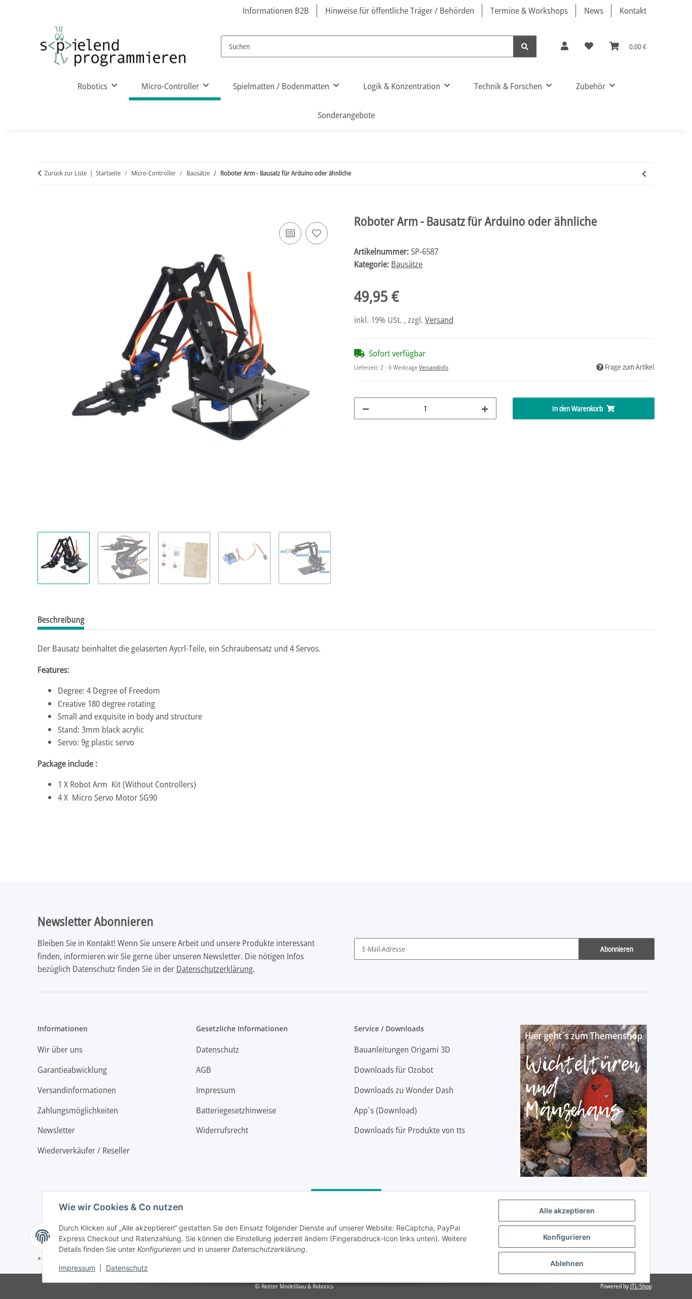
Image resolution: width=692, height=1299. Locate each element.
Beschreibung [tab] (60, 619)
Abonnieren (616, 949)
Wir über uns (60, 1049)
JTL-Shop (640, 1286)
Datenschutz (127, 1268)
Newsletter (56, 1130)
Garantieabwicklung (72, 1069)
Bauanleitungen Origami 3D (402, 1049)
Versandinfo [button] (433, 367)
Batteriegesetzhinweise (236, 1110)
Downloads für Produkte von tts (409, 1130)
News (593, 10)
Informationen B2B (276, 10)
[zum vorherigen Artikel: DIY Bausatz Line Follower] (644, 174)
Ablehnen (567, 1263)
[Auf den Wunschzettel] (316, 233)
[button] (564, 46)
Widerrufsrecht (222, 1130)
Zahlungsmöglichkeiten (77, 1110)
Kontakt (633, 10)
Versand (439, 320)
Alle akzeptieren (567, 1210)
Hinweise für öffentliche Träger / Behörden (399, 10)
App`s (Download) (385, 1110)
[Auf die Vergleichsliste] (290, 233)
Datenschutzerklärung (214, 969)
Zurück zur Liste (66, 172)
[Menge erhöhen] (485, 408)
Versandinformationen (76, 1090)
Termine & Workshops (529, 10)
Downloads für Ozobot (393, 1069)
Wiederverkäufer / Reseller (83, 1150)
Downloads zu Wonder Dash (403, 1090)
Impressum (77, 1268)
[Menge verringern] (366, 408)
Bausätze (406, 264)
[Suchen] (524, 46)
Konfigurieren (567, 1237)
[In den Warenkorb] (45, 208)
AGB (203, 1069)
